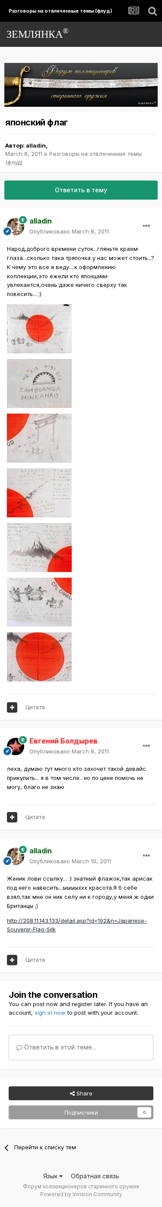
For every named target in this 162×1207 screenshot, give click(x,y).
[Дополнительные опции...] (146, 226)
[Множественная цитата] (12, 707)
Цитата (35, 707)
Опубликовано (69, 231)
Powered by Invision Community (81, 1194)
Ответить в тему (81, 190)
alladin (36, 145)
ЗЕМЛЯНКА (37, 33)
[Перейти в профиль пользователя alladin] (15, 226)
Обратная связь (95, 1176)
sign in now (50, 1012)
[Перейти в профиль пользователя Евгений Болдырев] (15, 746)
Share (83, 1093)
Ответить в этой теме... (59, 1047)
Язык (51, 1176)
